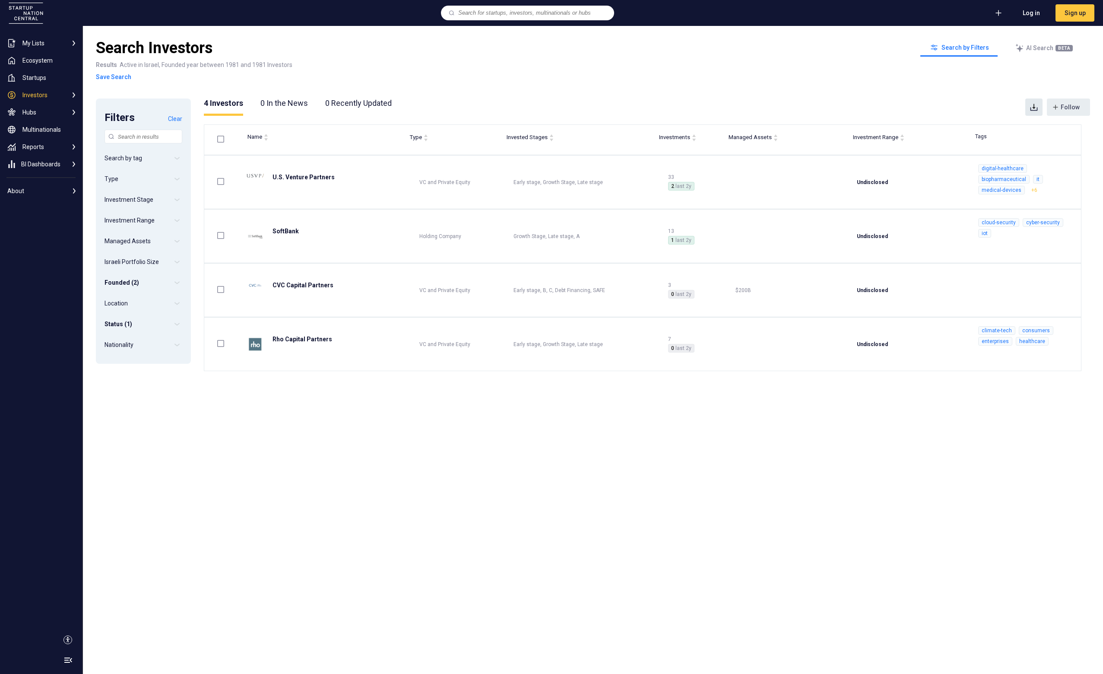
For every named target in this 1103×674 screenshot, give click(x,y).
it (1038, 179)
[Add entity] (998, 13)
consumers (1036, 330)
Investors (223, 103)
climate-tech (997, 330)
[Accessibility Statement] (67, 639)
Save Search (113, 76)
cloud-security (999, 222)
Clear (175, 118)
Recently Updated (358, 103)
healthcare (1032, 341)
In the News (284, 103)
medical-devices (1001, 190)
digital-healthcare (1003, 168)
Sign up (1075, 13)
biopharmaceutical (1004, 179)
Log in (1031, 13)
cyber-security (1043, 222)
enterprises (995, 341)
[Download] (1034, 107)
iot (985, 233)
